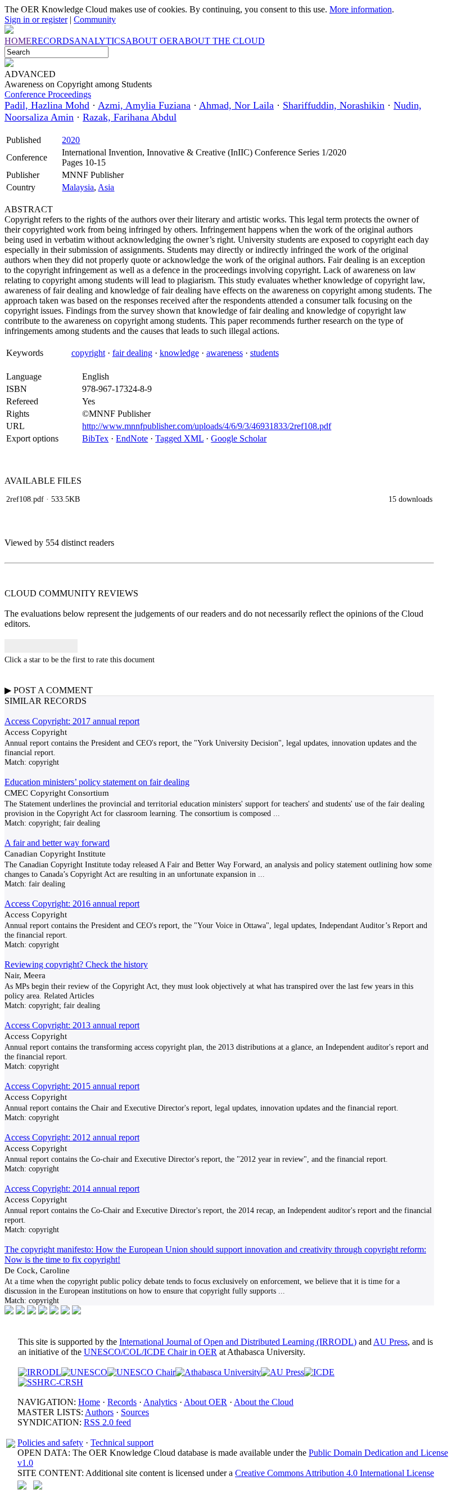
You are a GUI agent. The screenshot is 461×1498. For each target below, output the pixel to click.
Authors (99, 1412)
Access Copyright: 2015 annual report (71, 1086)
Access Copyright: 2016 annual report (71, 903)
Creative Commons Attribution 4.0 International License (334, 1473)
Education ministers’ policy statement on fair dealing (96, 782)
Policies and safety (50, 1442)
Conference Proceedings (47, 94)
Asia (106, 187)
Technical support (122, 1442)
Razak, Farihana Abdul (130, 117)
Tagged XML (179, 438)
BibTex (95, 438)
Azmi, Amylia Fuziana (144, 105)
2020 (71, 140)
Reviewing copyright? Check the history (76, 964)
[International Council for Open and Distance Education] (319, 1372)
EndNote (132, 438)
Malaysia (78, 187)
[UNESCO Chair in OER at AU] (141, 1372)
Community (95, 19)
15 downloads (410, 498)
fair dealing (132, 353)
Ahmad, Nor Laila (236, 105)
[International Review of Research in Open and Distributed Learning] (39, 1372)
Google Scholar (238, 438)
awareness (224, 353)
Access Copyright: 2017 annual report (71, 721)
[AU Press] (282, 1372)
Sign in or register (35, 19)
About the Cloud (263, 1402)
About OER (205, 1402)
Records (122, 1402)
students (264, 353)
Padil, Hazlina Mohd (46, 105)
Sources (135, 1412)
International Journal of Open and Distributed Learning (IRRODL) (237, 1342)
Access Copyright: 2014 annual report (71, 1188)
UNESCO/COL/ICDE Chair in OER (150, 1352)
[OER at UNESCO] (84, 1372)
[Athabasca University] (218, 1372)
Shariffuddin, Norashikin (334, 105)
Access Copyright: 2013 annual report (71, 1025)
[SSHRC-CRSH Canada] (50, 1382)
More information (360, 9)
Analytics (160, 1402)
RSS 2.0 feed (107, 1422)
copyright (88, 353)
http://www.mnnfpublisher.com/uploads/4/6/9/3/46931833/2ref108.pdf (206, 426)
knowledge (179, 353)
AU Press (390, 1342)
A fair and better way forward (57, 843)
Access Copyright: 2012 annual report (71, 1137)
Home (89, 1402)
